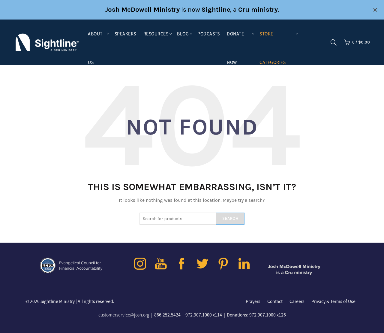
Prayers (253, 301)
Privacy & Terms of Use (333, 301)
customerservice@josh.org (123, 315)
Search (230, 218)
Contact (275, 301)
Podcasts (208, 34)
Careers (297, 301)
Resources (156, 34)
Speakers (125, 34)
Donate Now (235, 39)
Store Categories (273, 39)
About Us (95, 39)
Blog (183, 34)
